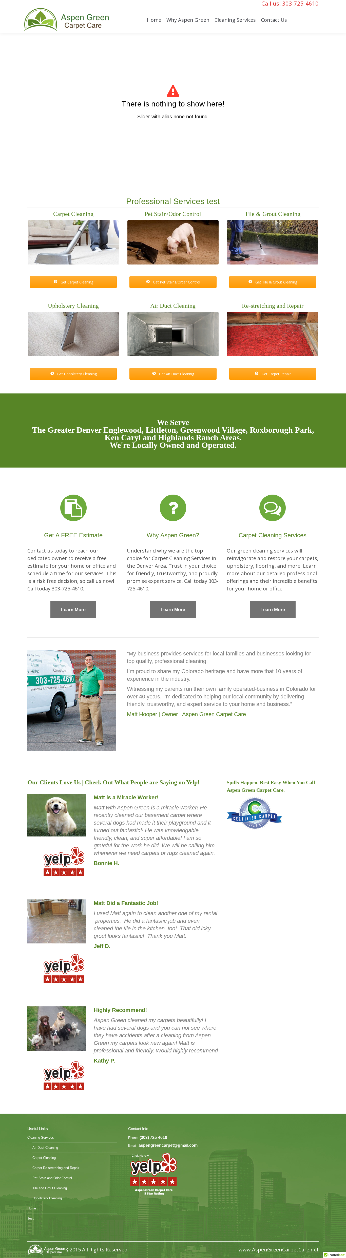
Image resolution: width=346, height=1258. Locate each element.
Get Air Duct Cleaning (176, 373)
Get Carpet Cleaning (76, 282)
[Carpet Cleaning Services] (272, 507)
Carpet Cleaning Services (272, 535)
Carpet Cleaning (73, 214)
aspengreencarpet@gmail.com (168, 1145)
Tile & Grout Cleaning (272, 214)
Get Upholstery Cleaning (76, 373)
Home (31, 1208)
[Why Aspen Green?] (173, 507)
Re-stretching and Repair (272, 305)
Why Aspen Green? (173, 535)
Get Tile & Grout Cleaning (275, 282)
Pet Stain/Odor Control (173, 214)
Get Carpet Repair (276, 373)
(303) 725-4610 (153, 1137)
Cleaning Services (40, 1137)
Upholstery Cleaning (73, 305)
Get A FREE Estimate (73, 535)
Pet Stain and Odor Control (52, 1178)
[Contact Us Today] (73, 507)
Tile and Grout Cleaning (49, 1188)
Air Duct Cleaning (173, 305)
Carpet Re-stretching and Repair (55, 1168)
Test (30, 1218)
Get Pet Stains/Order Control (176, 282)
